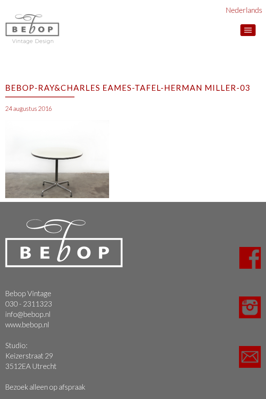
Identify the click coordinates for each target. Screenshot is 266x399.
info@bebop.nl (28, 314)
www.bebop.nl (27, 324)
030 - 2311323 (28, 303)
